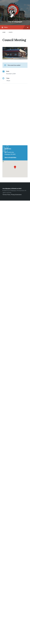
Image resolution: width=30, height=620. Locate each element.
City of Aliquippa (15, 22)
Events (10, 32)
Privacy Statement (16, 194)
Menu (6, 27)
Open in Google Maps (10, 157)
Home (3, 32)
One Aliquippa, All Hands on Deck (11, 188)
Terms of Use (6, 194)
